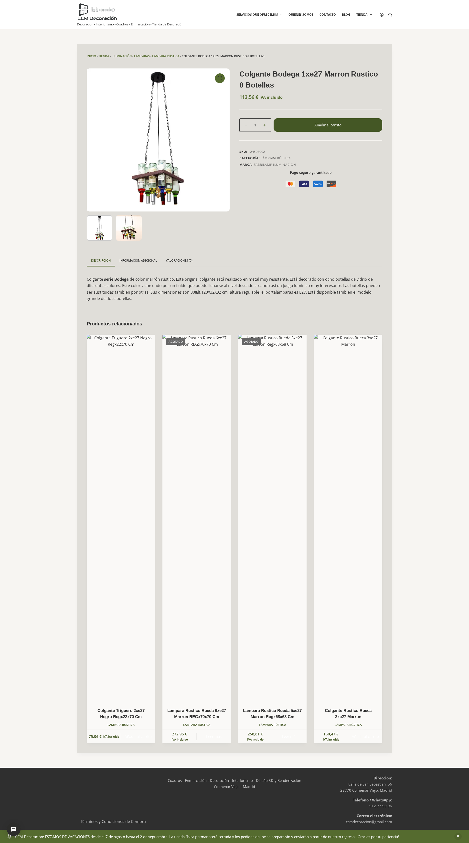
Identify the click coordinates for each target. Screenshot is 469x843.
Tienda (361, 14)
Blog (346, 14)
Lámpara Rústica (165, 56)
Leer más (214, 736)
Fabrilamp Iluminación (275, 164)
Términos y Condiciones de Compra (113, 821)
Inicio (91, 56)
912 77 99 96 (380, 805)
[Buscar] (390, 15)
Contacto (328, 14)
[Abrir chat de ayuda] (14, 829)
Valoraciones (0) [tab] (179, 260)
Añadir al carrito (327, 124)
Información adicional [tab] (138, 260)
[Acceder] (382, 15)
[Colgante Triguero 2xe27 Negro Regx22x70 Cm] (121, 518)
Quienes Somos (300, 14)
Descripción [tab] (101, 260)
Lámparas (142, 56)
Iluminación (122, 56)
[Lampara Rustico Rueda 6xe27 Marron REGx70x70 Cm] (196, 518)
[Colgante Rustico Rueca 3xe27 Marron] (348, 518)
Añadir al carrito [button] (138, 736)
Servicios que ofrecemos (257, 14)
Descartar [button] (458, 836)
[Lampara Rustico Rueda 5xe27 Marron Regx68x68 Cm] (272, 518)
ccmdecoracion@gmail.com (369, 821)
